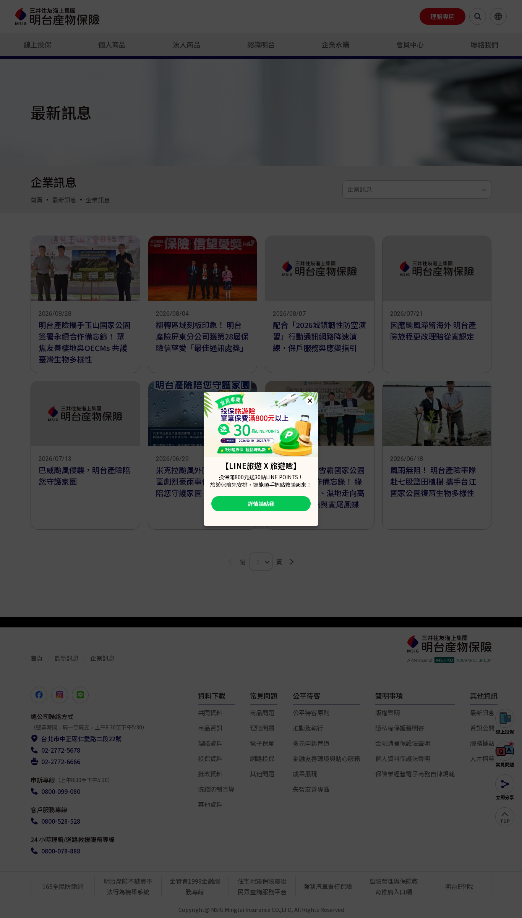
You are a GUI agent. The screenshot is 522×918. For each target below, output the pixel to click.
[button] (309, 400)
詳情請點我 (261, 503)
